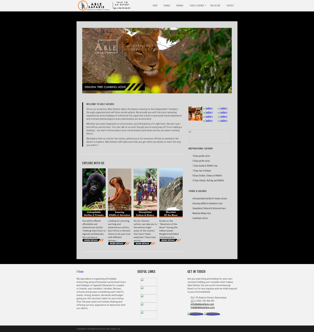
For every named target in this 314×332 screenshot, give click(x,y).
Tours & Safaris (196, 5)
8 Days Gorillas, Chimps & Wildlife (207, 175)
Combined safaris (200, 218)
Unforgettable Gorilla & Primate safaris (209, 198)
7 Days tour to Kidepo (201, 170)
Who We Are (215, 5)
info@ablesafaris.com (202, 304)
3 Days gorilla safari (201, 155)
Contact (230, 5)
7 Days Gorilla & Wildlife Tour (205, 165)
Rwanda (179, 5)
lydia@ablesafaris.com (203, 307)
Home (155, 5)
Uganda (167, 5)
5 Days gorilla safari (201, 160)
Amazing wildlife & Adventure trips (207, 203)
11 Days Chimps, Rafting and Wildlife (208, 180)
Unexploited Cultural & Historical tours (209, 208)
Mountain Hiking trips (201, 213)
